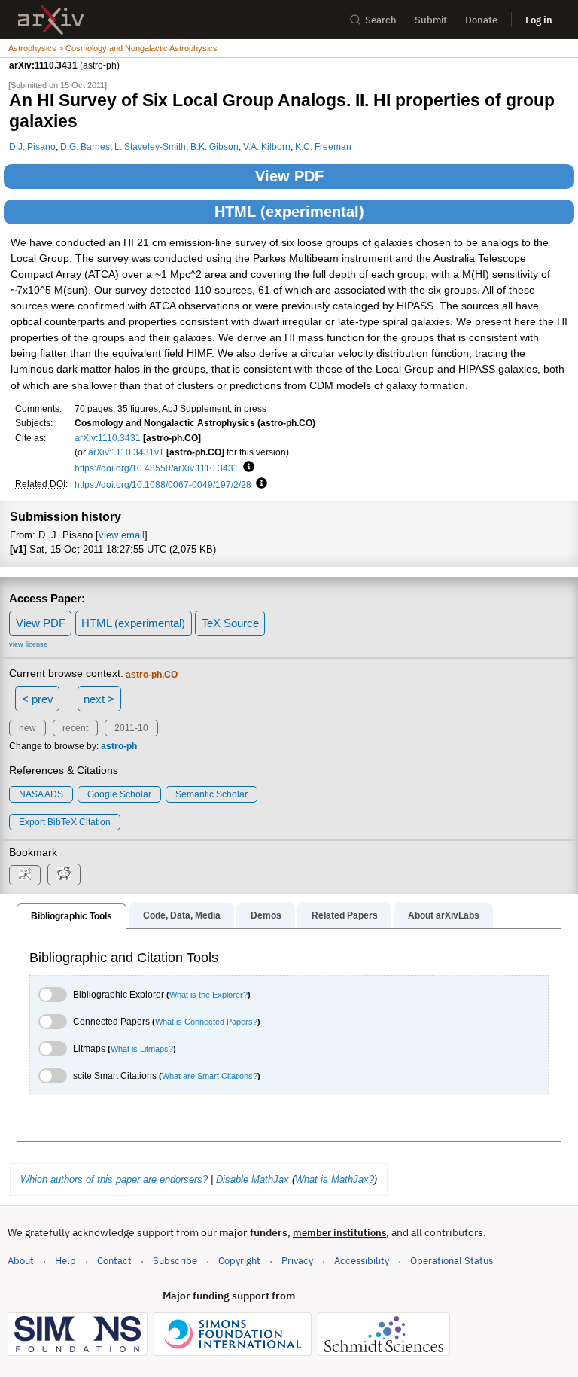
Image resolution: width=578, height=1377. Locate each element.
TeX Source (230, 623)
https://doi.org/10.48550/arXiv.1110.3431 (157, 468)
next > (99, 699)
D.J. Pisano (32, 146)
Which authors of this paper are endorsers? (114, 1179)
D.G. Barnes (85, 146)
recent (75, 728)
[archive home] (51, 20)
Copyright (239, 1260)
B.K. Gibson (214, 146)
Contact (114, 1260)
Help (65, 1260)
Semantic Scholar (211, 794)
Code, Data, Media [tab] (182, 915)
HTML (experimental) (289, 211)
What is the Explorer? (208, 994)
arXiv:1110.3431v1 (126, 452)
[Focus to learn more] (246, 467)
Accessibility (361, 1260)
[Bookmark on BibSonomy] (25, 875)
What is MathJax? (334, 1179)
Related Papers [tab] (345, 915)
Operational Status (451, 1260)
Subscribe (175, 1260)
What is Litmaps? (142, 1048)
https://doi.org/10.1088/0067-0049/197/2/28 (163, 484)
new (27, 728)
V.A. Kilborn (267, 146)
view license (28, 644)
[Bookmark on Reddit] (64, 874)
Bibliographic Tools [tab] (71, 916)
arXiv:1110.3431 (108, 438)
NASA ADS (41, 794)
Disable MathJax (252, 1179)
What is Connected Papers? (206, 1021)
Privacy (297, 1260)
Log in (538, 20)
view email (121, 535)
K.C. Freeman (323, 146)
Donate (481, 20)
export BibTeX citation (65, 822)
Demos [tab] (266, 915)
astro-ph (119, 746)
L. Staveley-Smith (150, 146)
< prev (37, 699)
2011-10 (131, 728)
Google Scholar (119, 794)
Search (381, 20)
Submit (431, 20)
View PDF (289, 176)
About (21, 1260)
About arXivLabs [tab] (443, 915)
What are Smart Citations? (209, 1075)
